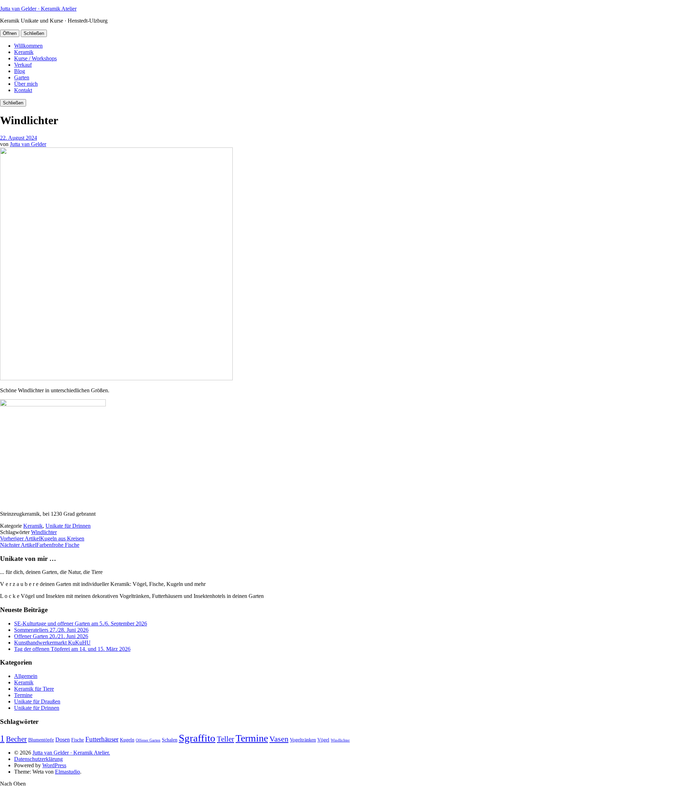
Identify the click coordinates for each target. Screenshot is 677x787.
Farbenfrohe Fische (39, 545)
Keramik (23, 52)
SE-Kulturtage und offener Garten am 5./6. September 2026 (80, 623)
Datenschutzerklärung (38, 759)
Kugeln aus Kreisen (42, 538)
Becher (16, 739)
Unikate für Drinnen (68, 526)
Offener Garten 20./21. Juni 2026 (51, 636)
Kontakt (23, 90)
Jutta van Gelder (28, 144)
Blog (19, 71)
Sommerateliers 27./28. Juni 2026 (51, 630)
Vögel (323, 740)
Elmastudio (67, 772)
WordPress (54, 765)
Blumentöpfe (41, 740)
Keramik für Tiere (34, 689)
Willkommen (28, 46)
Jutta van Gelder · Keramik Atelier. (71, 753)
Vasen (278, 738)
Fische (77, 740)
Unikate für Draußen (37, 701)
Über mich (26, 84)
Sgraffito (197, 738)
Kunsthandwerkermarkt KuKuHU (52, 643)
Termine (23, 695)
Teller (225, 739)
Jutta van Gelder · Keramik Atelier (38, 9)
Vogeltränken (303, 740)
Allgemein (25, 676)
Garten (21, 77)
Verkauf (23, 65)
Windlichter (44, 532)
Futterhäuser (101, 739)
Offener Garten (148, 740)
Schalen (169, 740)
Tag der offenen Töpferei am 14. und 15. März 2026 (72, 649)
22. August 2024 (18, 138)
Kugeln (127, 740)
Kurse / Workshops (35, 58)
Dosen (62, 740)
